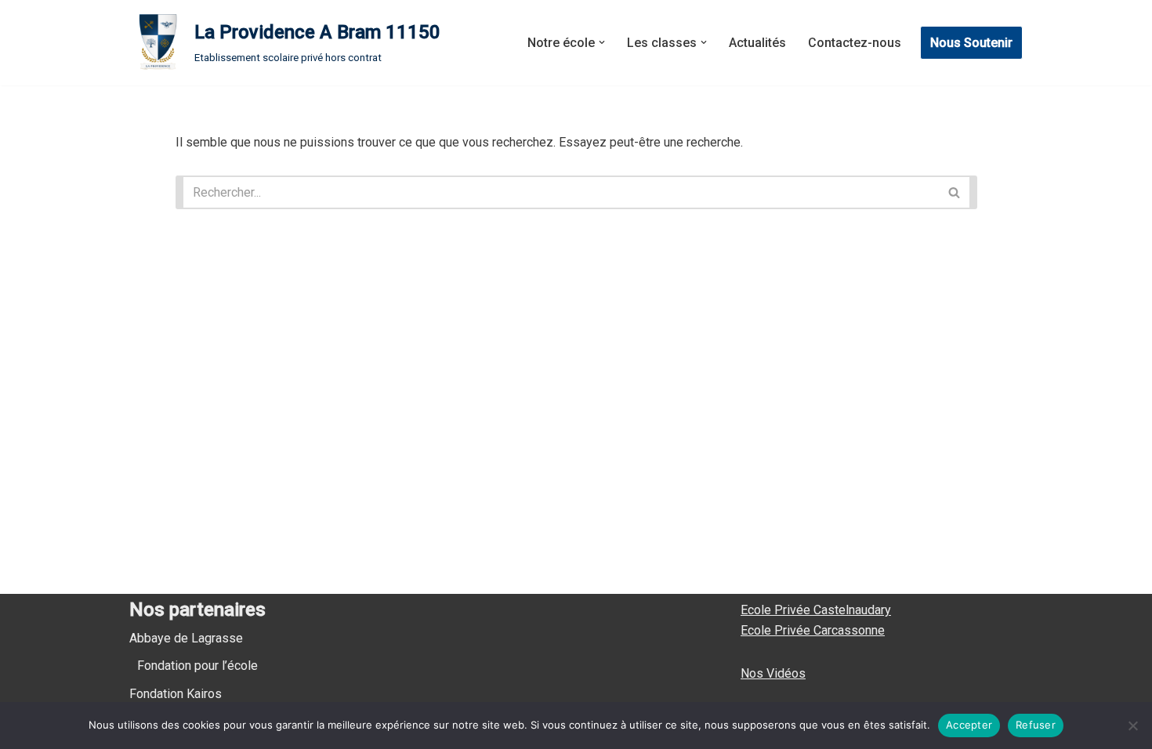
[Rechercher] (958, 192)
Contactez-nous (854, 42)
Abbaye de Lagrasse (186, 638)
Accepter (969, 724)
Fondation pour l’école (197, 665)
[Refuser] (1132, 725)
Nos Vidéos (773, 673)
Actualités (757, 42)
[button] (602, 42)
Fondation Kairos (175, 693)
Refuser (1036, 724)
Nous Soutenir (971, 42)
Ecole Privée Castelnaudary (816, 609)
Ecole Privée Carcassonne (813, 630)
